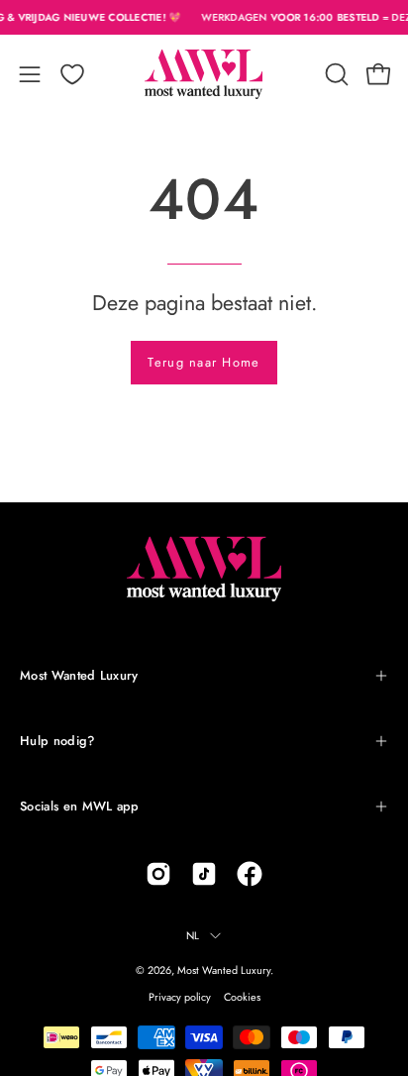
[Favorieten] (72, 74)
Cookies (242, 997)
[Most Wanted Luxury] (204, 74)
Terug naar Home (203, 362)
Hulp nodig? (57, 740)
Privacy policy (180, 997)
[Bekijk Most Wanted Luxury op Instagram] (158, 874)
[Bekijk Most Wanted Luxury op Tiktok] (204, 874)
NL (192, 935)
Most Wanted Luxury (79, 675)
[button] (335, 74)
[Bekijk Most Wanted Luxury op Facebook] (249, 874)
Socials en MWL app (80, 806)
